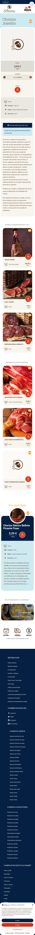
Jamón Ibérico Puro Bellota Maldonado (14, 397)
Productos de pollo (12, 823)
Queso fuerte (13, 800)
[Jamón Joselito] (17, 242)
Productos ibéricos (12, 858)
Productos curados (12, 851)
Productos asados (12, 844)
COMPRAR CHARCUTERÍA (17, 807)
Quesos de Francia (15, 754)
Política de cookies (9, 933)
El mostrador (11, 677)
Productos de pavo (12, 830)
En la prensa (13, 724)
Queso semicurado (15, 782)
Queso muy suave (15, 789)
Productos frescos (12, 854)
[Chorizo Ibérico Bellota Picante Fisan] (17, 515)
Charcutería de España (13, 833)
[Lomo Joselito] (17, 284)
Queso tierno (13, 785)
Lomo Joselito (9, 302)
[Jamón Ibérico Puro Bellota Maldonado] (17, 380)
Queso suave (13, 793)
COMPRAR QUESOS (17, 731)
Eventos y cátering (13, 673)
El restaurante (12, 670)
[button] (32, 905)
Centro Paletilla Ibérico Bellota (14, 482)
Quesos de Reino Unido (16, 771)
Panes (5, 899)
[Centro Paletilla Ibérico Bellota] (17, 464)
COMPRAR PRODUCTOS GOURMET (17, 865)
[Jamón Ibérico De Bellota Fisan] (17, 422)
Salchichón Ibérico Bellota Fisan (14, 344)
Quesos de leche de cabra (17, 743)
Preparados (7, 888)
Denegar (17, 925)
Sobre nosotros (12, 663)
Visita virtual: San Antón (15, 680)
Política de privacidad (19, 933)
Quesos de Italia (14, 757)
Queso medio (13, 796)
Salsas (6, 902)
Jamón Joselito (9, 259)
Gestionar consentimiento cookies (17, 701)
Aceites (6, 895)
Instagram (13, 720)
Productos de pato (12, 826)
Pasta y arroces (8, 884)
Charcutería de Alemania (14, 840)
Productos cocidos (12, 847)
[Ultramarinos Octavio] (9, 8)
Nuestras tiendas (12, 666)
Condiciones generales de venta (17, 694)
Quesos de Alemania (16, 768)
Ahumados (7, 874)
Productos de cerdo (12, 816)
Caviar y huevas (8, 877)
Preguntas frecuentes (14, 698)
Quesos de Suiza (14, 761)
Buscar (6, 2)
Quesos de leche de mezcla (17, 747)
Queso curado (14, 775)
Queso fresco (13, 778)
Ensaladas (7, 891)
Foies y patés (7, 870)
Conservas (7, 881)
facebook (13, 713)
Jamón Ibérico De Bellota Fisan (14, 439)
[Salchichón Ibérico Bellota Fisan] (17, 327)
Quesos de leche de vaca (17, 736)
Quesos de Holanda (15, 764)
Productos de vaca (12, 812)
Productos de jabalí (12, 819)
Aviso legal (27, 933)
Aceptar (17, 920)
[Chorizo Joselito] (17, 44)
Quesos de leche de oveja (17, 740)
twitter (12, 717)
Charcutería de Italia (13, 837)
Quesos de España (15, 750)
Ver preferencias (17, 929)
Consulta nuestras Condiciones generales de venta (17, 638)
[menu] (31, 4)
